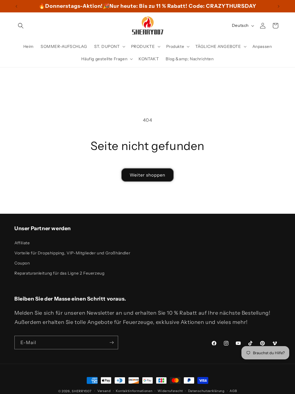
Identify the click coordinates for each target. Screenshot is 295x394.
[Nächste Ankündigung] (278, 6)
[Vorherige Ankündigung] (16, 6)
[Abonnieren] (111, 342)
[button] (20, 25)
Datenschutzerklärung (206, 391)
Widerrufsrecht (170, 391)
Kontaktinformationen (134, 391)
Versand (104, 391)
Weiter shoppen (147, 175)
